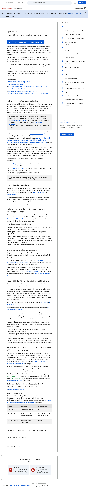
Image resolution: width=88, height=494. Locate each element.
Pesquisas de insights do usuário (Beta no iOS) (22, 91)
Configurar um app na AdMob (73, 27)
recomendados (24, 262)
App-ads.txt (68, 92)
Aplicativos (65, 23)
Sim (20, 447)
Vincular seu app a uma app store (74, 38)
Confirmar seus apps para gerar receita (74, 43)
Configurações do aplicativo (73, 67)
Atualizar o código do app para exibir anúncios (75, 62)
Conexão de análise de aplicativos (19, 89)
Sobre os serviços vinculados (73, 75)
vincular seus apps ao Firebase (29, 271)
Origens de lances (18, 164)
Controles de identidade (15, 84)
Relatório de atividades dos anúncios (18, 219)
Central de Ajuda (7, 8)
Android (40, 192)
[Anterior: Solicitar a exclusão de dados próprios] (9, 42)
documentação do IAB (14, 380)
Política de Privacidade (14, 485)
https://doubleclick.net (15, 390)
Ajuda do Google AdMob (14, 3)
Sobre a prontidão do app (72, 34)
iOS (34, 192)
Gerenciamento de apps (71, 71)
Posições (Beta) (69, 57)
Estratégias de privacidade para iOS (75, 99)
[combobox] (52, 3)
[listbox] (39, 485)
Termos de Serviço (25, 485)
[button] (3, 3)
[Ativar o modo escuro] (48, 485)
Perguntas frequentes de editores (74, 88)
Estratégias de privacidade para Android (74, 104)
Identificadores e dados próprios (75, 96)
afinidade (43, 302)
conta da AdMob (12, 194)
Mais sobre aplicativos (71, 78)
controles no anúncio (36, 134)
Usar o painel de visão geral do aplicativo (73, 49)
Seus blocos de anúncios (72, 54)
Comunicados (18, 8)
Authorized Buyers (21, 120)
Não (29, 447)
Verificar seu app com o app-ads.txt (75, 31)
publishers (12, 120)
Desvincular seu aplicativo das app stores (74, 83)
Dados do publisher (19, 168)
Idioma (35, 483)
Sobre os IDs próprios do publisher (19, 82)
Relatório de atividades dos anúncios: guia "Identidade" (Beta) (27, 86)
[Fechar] (86, 12)
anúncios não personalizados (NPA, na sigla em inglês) (23, 142)
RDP (42, 142)
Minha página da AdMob (74, 13)
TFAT (45, 142)
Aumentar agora (67, 134)
